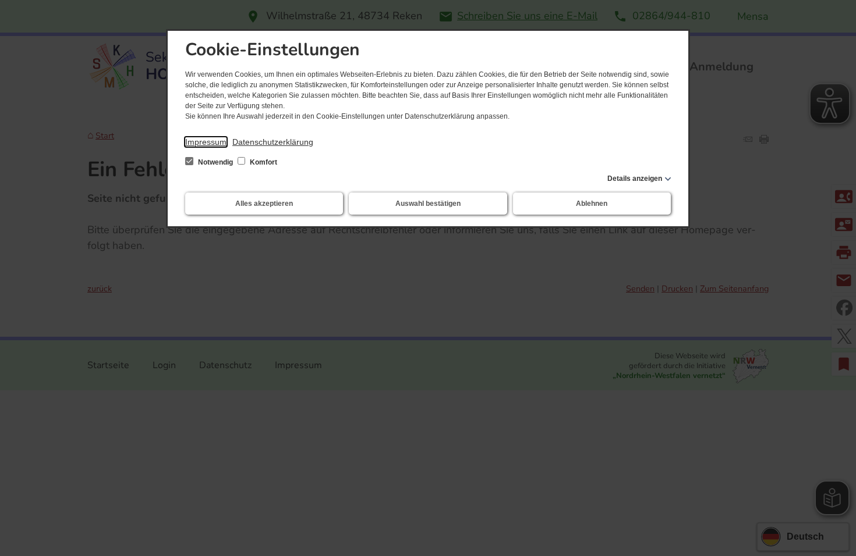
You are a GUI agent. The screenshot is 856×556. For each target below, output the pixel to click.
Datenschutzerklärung (272, 142)
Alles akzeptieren (264, 203)
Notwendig (215, 162)
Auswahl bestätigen (428, 203)
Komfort (262, 162)
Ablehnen (591, 203)
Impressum (206, 142)
